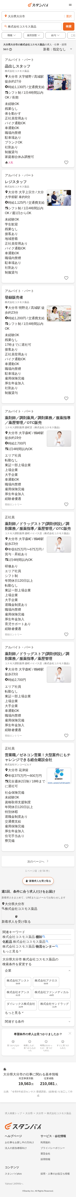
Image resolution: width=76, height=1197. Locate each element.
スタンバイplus (13, 1173)
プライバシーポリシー (53, 1148)
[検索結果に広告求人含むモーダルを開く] (10, 49)
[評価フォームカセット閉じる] (70, 1033)
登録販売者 (14, 297)
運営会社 (45, 1153)
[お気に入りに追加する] (66, 162)
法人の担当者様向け (16, 1148)
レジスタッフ (16, 182)
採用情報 (45, 1159)
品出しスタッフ (17, 66)
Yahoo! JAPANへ (14, 1184)
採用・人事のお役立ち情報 (55, 1173)
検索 (69, 26)
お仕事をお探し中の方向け (19, 1142)
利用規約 (45, 1142)
